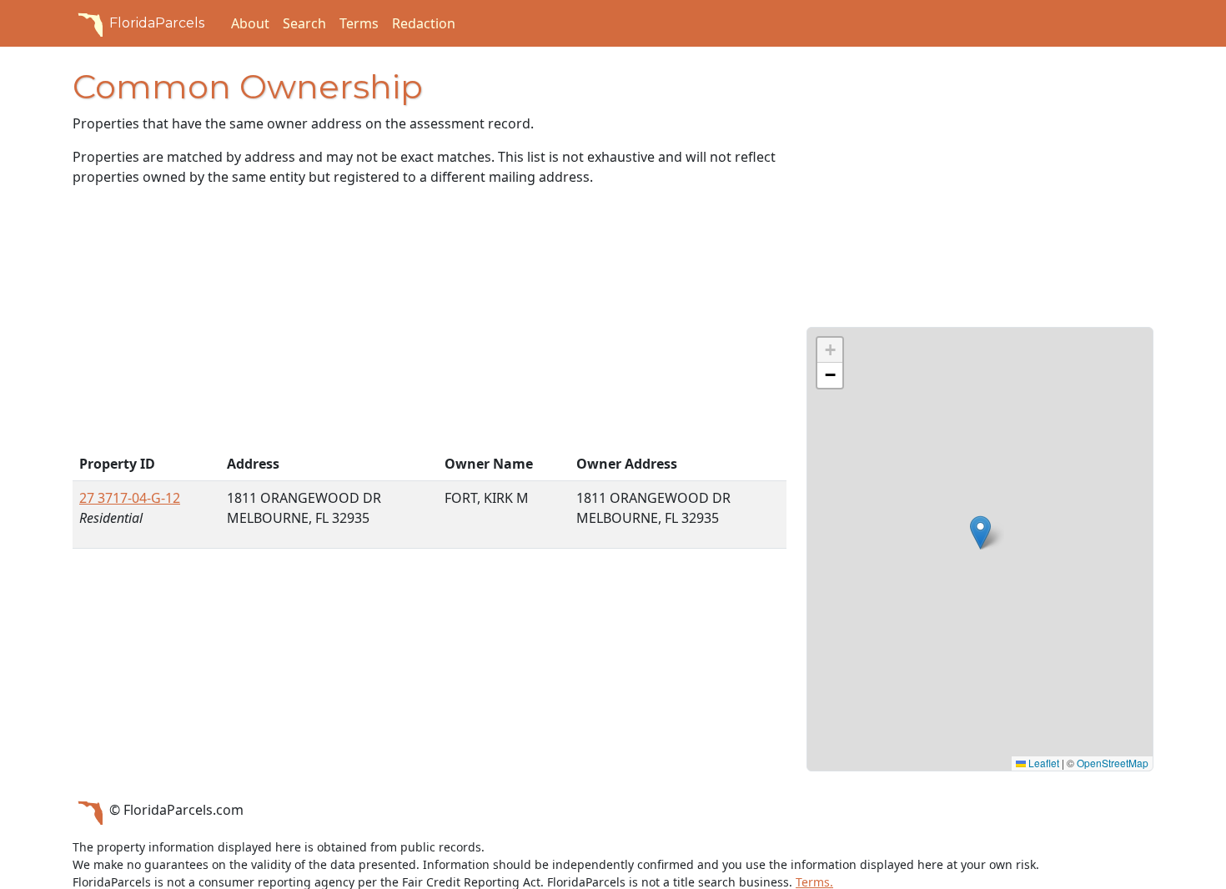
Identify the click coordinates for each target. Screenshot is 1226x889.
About (250, 23)
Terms (359, 23)
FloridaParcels (156, 23)
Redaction (423, 23)
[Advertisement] (429, 323)
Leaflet (1042, 763)
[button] (980, 532)
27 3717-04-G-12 (129, 498)
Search (304, 23)
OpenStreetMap (1112, 763)
